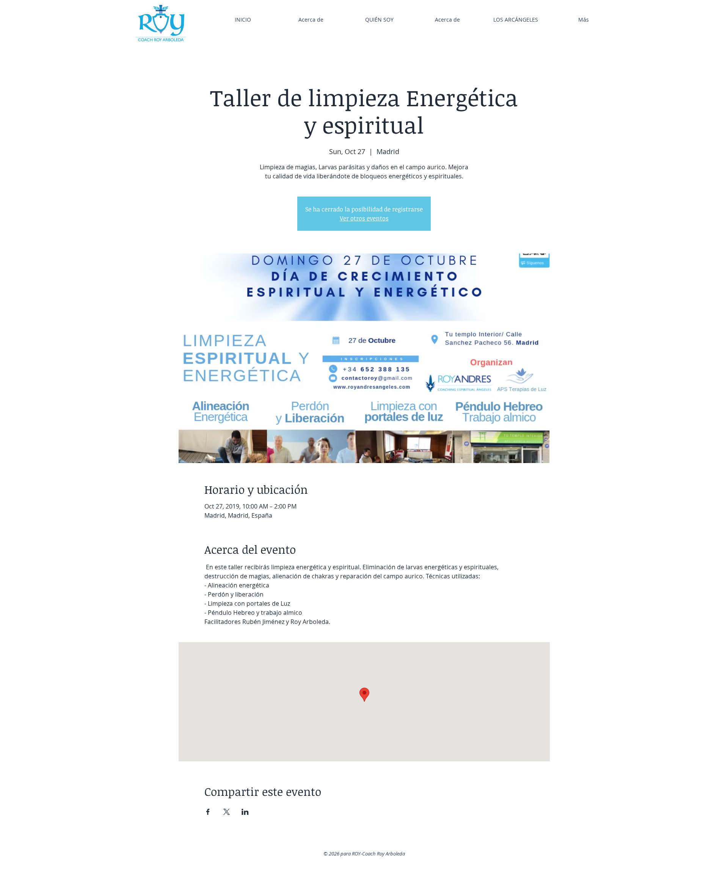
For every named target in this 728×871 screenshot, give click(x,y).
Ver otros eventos (364, 218)
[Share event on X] (226, 812)
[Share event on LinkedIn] (245, 812)
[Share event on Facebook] (208, 812)
